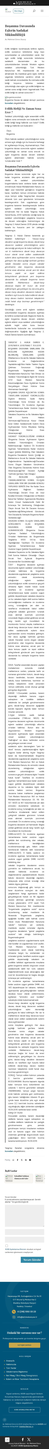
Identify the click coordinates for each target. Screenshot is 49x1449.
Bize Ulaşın (18, 11)
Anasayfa (10, 1361)
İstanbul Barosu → (26, 1427)
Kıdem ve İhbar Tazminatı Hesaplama (22, 1379)
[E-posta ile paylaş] (30, 1160)
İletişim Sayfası (24, 1345)
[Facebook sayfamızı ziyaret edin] (22, 1439)
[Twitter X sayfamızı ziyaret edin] (28, 1439)
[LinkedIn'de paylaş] (26, 1160)
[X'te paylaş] (22, 1160)
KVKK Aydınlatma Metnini (15, 1249)
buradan (9, 103)
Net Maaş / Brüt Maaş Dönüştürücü (22, 1375)
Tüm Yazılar (11, 1368)
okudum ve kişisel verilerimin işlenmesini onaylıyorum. (23, 1250)
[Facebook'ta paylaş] (17, 1160)
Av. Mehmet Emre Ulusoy (15, 39)
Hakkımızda (11, 1364)
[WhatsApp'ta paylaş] (13, 1160)
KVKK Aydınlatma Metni (24, 1410)
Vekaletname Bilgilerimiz (17, 1372)
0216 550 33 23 (24, 2)
